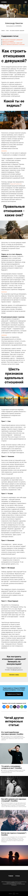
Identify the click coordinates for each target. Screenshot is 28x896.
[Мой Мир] (25, 706)
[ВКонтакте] (4, 706)
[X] (14, 706)
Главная (3, 30)
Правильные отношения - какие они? (12, 43)
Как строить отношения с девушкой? (13, 39)
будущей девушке (16, 184)
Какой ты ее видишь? (8, 41)
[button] (14, 675)
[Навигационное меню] (26, 2)
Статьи (7, 30)
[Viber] (18, 706)
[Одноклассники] (7, 706)
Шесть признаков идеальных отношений (13, 44)
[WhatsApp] (21, 706)
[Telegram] (11, 706)
